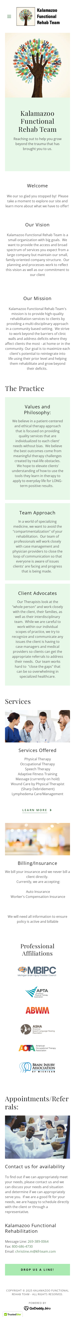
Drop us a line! (37, 1270)
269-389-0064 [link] (38, 1241)
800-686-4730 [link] (22, 1246)
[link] (37, 16)
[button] (10, 16)
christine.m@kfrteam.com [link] (35, 1251)
